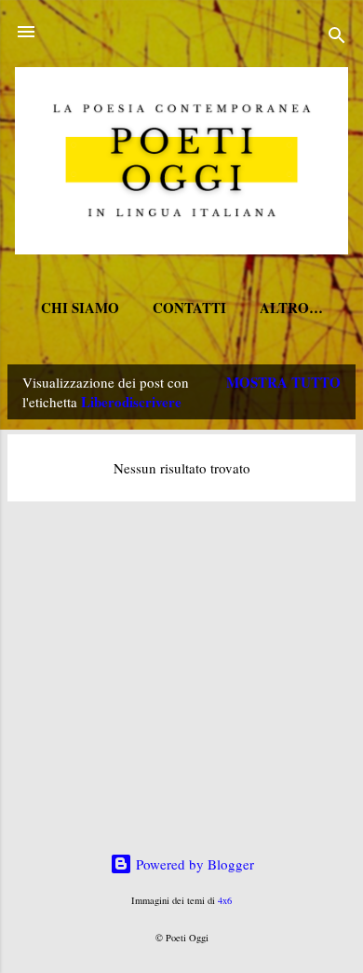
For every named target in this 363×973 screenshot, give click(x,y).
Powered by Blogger (193, 864)
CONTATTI (189, 307)
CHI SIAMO (80, 307)
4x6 (225, 900)
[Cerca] (337, 37)
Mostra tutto (283, 382)
